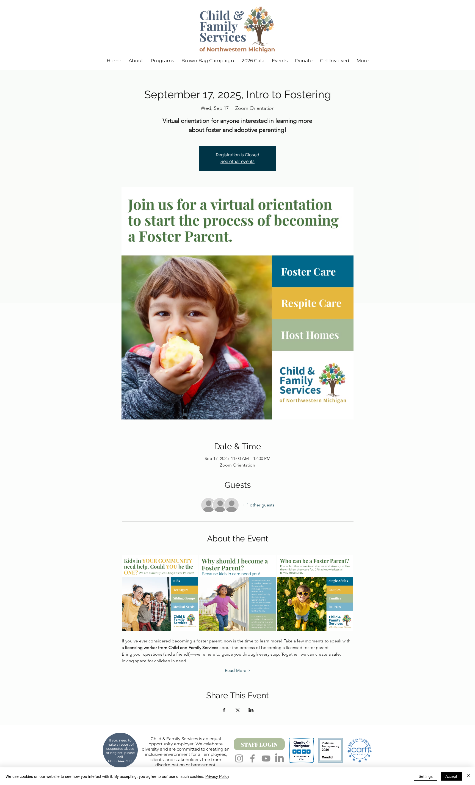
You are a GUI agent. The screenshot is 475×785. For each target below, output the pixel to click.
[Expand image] (160, 593)
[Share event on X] (237, 710)
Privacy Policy (217, 776)
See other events (237, 161)
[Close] (468, 776)
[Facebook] (252, 758)
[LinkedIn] (279, 758)
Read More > (237, 670)
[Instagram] (239, 758)
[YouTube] (266, 758)
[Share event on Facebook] (224, 710)
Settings (426, 776)
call (120, 757)
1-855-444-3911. (120, 761)
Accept (451, 776)
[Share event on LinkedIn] (251, 710)
